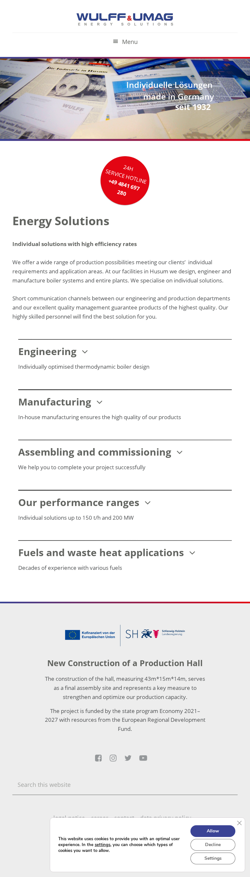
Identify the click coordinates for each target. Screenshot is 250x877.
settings (102, 845)
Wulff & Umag (125, 20)
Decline (213, 845)
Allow (213, 831)
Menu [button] (130, 42)
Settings (213, 858)
